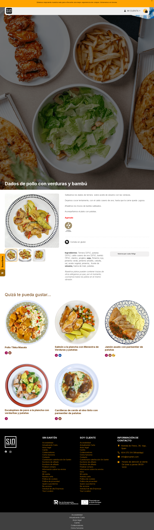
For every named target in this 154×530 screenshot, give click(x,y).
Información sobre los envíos (54, 469)
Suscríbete (2, 261)
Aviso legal (46, 447)
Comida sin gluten (78, 242)
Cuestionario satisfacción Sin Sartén (56, 460)
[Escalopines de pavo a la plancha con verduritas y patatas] (27, 364)
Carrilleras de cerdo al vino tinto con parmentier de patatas (76, 412)
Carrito (45, 450)
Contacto (46, 457)
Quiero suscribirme (50, 484)
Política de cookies (50, 479)
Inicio (44, 472)
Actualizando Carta (50, 445)
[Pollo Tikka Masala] (27, 301)
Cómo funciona (48, 455)
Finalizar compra (49, 467)
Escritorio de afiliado (50, 462)
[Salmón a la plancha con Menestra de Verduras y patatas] (77, 301)
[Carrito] (146, 11)
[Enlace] (9, 10)
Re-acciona (47, 486)
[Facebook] (6, 452)
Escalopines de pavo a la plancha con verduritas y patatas (27, 411)
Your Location (47, 491)
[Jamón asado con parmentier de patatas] (127, 301)
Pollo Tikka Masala (16, 347)
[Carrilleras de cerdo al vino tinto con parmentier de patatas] (77, 364)
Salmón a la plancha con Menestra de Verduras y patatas (77, 348)
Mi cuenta (46, 474)
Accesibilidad (47, 443)
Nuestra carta (47, 476)
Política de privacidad (51, 481)
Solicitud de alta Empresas (53, 489)
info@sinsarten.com (130, 457)
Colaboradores (48, 452)
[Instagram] (10, 452)
